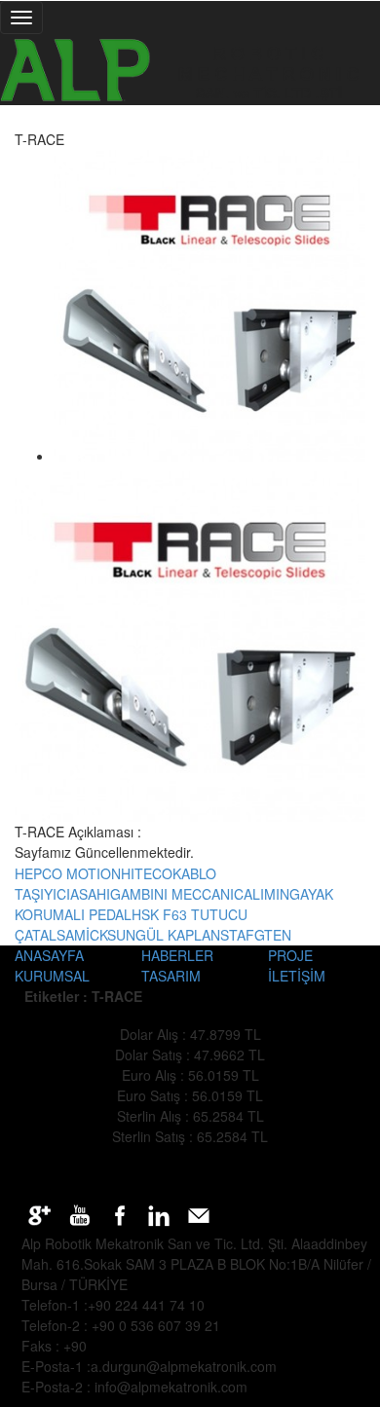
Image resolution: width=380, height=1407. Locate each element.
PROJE (290, 955)
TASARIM (171, 975)
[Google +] (41, 1213)
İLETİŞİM (296, 975)
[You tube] (81, 1213)
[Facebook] (121, 1213)
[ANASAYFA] (190, 69)
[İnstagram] (161, 1213)
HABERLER (177, 955)
